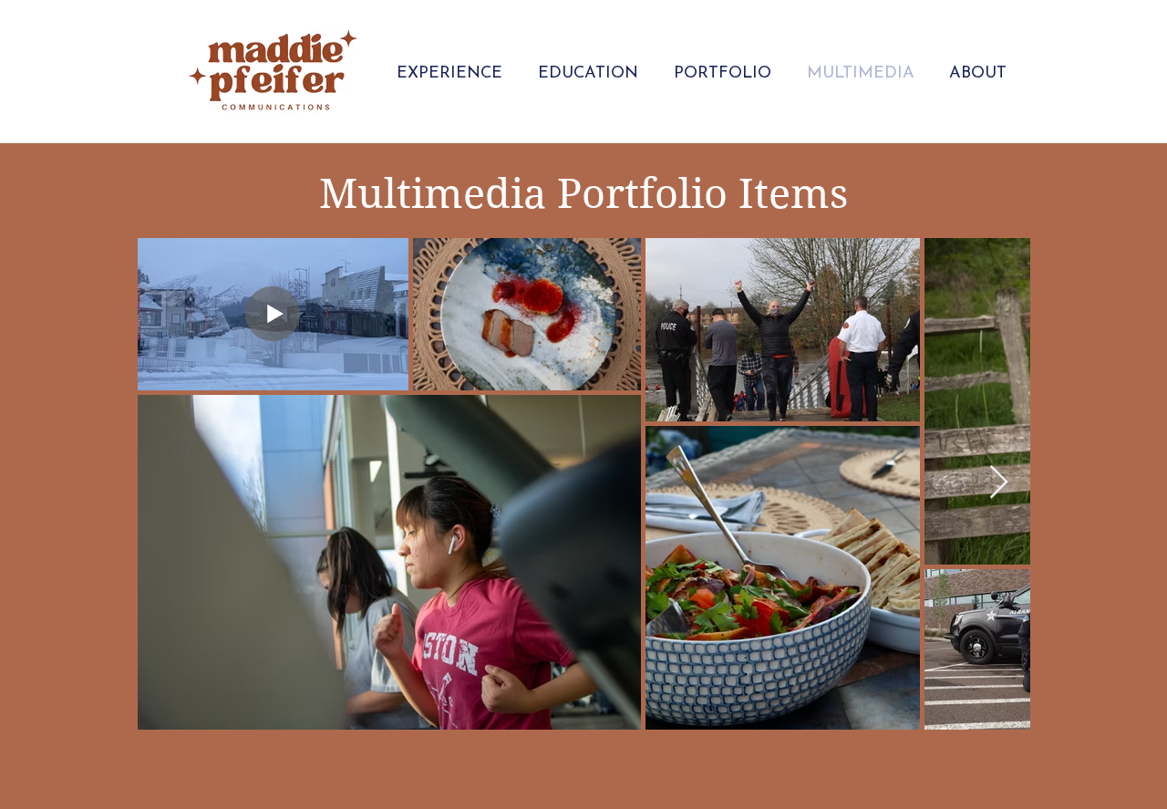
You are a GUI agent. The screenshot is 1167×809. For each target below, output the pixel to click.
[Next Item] (998, 483)
